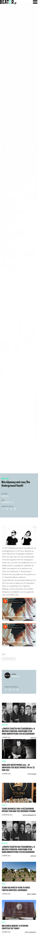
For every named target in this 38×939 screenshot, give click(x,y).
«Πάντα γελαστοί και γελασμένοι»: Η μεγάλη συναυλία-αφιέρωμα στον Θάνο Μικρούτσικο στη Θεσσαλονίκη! (18, 731)
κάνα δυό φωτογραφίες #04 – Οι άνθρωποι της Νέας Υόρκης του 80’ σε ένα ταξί (18, 768)
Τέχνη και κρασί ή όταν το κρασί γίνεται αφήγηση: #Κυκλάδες (16, 889)
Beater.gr (5, 496)
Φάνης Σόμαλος (31, 894)
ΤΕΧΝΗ (4, 761)
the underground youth (9, 659)
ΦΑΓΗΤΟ (4, 805)
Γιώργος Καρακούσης (30, 932)
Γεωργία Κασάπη (31, 774)
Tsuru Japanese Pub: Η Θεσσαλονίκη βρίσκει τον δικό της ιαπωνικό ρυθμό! (19, 810)
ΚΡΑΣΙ (3, 884)
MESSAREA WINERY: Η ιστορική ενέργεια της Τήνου (15, 927)
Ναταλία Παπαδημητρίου (29, 815)
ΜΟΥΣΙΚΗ (5, 479)
